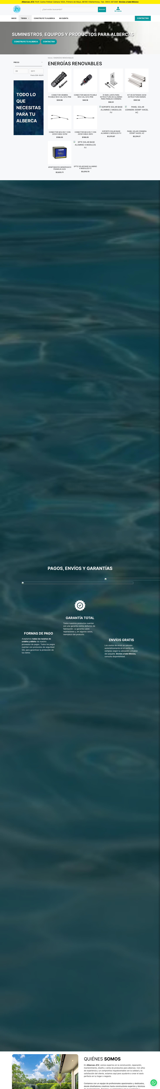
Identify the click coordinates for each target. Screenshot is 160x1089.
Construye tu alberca (44, 18)
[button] (153, 1082)
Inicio (13, 18)
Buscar (102, 9)
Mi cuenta (63, 18)
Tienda (24, 18)
